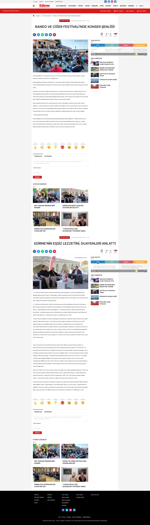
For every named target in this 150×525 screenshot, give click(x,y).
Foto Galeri (119, 11)
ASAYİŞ (36, 494)
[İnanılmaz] (76, 144)
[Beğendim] (35, 144)
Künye (35, 1)
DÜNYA (115, 6)
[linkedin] (50, 34)
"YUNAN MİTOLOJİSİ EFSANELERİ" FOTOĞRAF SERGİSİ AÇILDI (75, 230)
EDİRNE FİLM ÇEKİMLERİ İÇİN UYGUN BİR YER (44, 230)
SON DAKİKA (72, 6)
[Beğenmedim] (55, 144)
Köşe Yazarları (66, 500)
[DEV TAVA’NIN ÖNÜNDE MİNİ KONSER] (46, 195)
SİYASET (108, 6)
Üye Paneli (142, 11)
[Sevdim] (48, 144)
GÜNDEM (131, 6)
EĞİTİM (80, 6)
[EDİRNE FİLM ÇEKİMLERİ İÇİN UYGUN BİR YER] (46, 219)
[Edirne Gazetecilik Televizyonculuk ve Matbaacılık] (45, 5)
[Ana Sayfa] (33, 16)
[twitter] (38, 34)
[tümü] (136, 6)
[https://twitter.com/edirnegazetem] (109, 1)
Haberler (38, 16)
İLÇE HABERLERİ (61, 6)
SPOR (101, 6)
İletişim (41, 1)
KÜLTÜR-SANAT (46, 16)
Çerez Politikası (49, 1)
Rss (60, 517)
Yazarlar (131, 11)
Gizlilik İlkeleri (59, 1)
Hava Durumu (95, 494)
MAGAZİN (95, 6)
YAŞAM (87, 6)
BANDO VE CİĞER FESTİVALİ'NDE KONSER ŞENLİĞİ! (66, 16)
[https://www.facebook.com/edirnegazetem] (105, 1)
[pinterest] (54, 34)
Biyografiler (65, 503)
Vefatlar (64, 505)
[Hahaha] (69, 144)
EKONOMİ (123, 6)
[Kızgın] (62, 144)
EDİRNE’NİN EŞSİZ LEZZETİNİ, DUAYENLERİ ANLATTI (73, 207)
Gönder (37, 177)
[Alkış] (42, 144)
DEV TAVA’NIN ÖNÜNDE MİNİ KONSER (44, 207)
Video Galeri (106, 11)
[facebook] (34, 34)
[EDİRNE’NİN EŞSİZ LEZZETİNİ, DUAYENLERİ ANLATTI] (74, 195)
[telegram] (46, 34)
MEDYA (49, 497)
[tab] (38, 156)
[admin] (115, 1)
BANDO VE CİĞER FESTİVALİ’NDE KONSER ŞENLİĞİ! (74, 462)
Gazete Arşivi (80, 497)
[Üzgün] (82, 144)
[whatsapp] (42, 34)
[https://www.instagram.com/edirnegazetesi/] (112, 1)
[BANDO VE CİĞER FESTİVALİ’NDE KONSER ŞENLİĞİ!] (60, 56)
